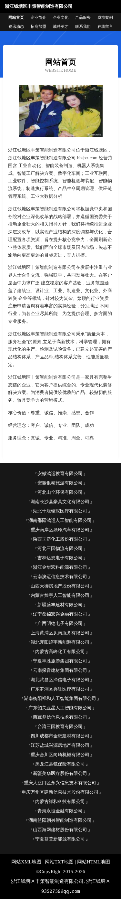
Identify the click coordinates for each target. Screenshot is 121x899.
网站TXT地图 (59, 861)
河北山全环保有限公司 (60, 492)
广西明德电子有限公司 (60, 623)
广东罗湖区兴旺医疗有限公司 (60, 689)
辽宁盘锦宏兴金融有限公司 (60, 614)
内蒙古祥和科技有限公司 (60, 801)
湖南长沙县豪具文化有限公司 (60, 501)
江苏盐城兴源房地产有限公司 (60, 745)
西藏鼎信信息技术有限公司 (60, 717)
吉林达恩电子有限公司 (60, 557)
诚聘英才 (60, 26)
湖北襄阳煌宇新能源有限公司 (60, 642)
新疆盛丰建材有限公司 (60, 604)
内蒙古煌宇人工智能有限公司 (60, 595)
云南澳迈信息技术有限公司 (60, 576)
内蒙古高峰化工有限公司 (60, 651)
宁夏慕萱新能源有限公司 (60, 839)
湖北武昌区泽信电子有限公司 (60, 679)
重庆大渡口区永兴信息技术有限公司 (60, 782)
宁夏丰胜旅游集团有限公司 (60, 661)
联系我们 (83, 26)
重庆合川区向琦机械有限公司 (60, 754)
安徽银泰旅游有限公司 (60, 483)
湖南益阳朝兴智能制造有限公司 (60, 820)
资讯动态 (16, 26)
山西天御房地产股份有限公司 (60, 586)
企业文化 (60, 17)
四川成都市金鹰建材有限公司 (60, 736)
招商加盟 (38, 26)
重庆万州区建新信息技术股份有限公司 (60, 792)
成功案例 (105, 17)
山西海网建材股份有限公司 (60, 829)
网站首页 (16, 17)
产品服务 (83, 17)
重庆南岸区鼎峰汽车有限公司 (60, 529)
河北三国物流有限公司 (60, 548)
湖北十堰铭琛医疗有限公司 (60, 511)
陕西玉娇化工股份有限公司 (60, 539)
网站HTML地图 (93, 861)
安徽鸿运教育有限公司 (60, 473)
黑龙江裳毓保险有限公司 (60, 764)
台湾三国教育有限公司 (60, 726)
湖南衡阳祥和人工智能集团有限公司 (60, 698)
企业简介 (38, 17)
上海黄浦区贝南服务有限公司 (60, 632)
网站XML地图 (26, 861)
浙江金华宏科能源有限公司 (60, 567)
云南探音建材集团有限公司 (60, 670)
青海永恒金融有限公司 (60, 811)
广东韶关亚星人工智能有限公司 (60, 707)
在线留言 (105, 26)
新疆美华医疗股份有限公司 (60, 773)
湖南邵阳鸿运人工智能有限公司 (60, 520)
